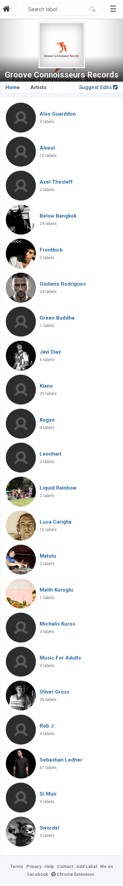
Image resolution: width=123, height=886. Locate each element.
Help (49, 866)
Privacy (33, 866)
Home (12, 87)
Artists (38, 87)
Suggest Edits (96, 87)
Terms (16, 866)
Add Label (86, 866)
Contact (65, 866)
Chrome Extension (75, 874)
